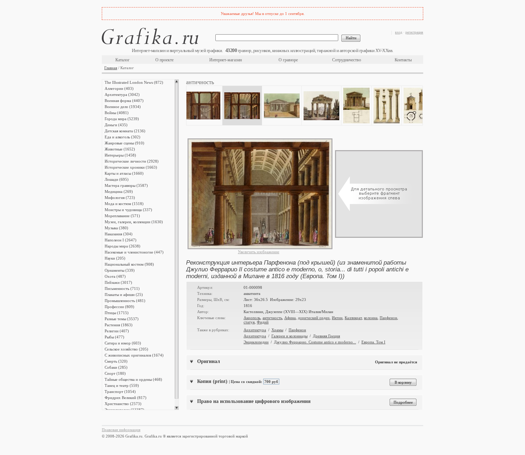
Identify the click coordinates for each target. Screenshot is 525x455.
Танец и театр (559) (122, 385)
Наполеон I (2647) (120, 240)
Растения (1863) (118, 325)
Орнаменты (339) (120, 270)
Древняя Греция (326, 336)
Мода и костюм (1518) (124, 203)
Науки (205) (115, 258)
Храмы (277, 330)
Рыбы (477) (114, 337)
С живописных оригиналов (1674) (134, 355)
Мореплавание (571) (122, 216)
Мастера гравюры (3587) (126, 185)
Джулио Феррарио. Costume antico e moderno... (315, 342)
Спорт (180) (115, 373)
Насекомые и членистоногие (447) (134, 252)
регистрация (414, 32)
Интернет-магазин (225, 59)
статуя (249, 322)
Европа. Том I (373, 342)
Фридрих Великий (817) (125, 397)
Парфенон (388, 318)
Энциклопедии (256, 342)
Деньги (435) (116, 125)
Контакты (403, 59)
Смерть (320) (116, 361)
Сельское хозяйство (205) (126, 349)
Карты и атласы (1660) (124, 173)
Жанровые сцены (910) (124, 143)
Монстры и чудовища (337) (128, 210)
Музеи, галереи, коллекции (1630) (134, 222)
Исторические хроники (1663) (131, 167)
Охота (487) (115, 276)
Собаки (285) (116, 367)
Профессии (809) (119, 307)
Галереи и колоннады (289, 336)
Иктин (337, 318)
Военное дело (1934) (123, 106)
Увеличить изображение (258, 252)
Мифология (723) (120, 197)
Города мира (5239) (122, 119)
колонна (371, 318)
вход (398, 32)
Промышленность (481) (125, 300)
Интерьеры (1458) (120, 155)
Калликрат (353, 318)
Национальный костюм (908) (129, 264)
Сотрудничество (346, 59)
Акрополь (252, 318)
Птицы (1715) (117, 313)
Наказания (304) (118, 234)
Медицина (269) (119, 191)
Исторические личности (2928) (132, 161)
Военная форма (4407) (124, 100)
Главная (110, 68)
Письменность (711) (122, 288)
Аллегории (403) (119, 88)
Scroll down (177, 408)
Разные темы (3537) (122, 319)
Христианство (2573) (123, 404)
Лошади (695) (117, 179)
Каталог (122, 59)
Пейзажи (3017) (118, 282)
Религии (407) (117, 331)
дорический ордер (314, 318)
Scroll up (177, 81)
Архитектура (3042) (122, 94)
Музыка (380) (116, 228)
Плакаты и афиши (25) (124, 294)
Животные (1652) (120, 149)
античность (272, 318)
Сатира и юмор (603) (123, 343)
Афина (290, 318)
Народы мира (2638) (122, 246)
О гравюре (288, 59)
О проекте (164, 59)
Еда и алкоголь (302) (122, 137)
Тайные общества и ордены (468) (133, 379)
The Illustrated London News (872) (134, 82)
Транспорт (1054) (120, 391)
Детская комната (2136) (125, 131)
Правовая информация (121, 430)
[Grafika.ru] (150, 37)
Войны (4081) (117, 113)
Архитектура (255, 330)
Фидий (263, 322)
